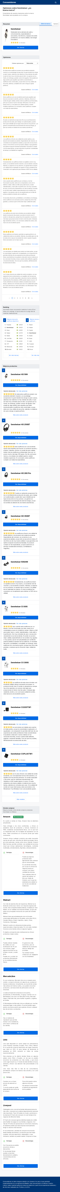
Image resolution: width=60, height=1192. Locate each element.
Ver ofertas (20, 47)
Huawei (9, 325)
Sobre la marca (45, 23)
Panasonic (10, 341)
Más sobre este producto (20, 415)
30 (29, 298)
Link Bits (9, 338)
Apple (31, 330)
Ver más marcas (14, 355)
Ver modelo (35, 89)
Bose (8, 330)
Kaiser (8, 333)
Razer (31, 325)
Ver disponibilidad (20, 385)
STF (8, 344)
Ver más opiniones (21, 391)
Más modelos (21, 799)
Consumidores (9, 2)
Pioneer (31, 346)
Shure (31, 349)
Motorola (9, 346)
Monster (9, 349)
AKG (30, 341)
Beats (8, 335)
